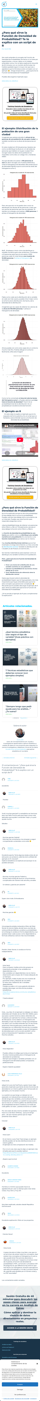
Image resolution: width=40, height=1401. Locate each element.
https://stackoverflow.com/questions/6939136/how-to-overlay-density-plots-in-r (20, 1154)
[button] (37, 1364)
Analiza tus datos (7, 1344)
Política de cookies (8, 1398)
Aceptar (20, 1384)
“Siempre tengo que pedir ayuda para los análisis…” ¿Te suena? (19, 709)
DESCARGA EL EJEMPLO (10, 81)
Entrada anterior (8, 757)
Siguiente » (24, 718)
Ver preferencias (20, 1394)
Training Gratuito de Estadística (20, 106)
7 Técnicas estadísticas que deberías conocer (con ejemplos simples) (19, 673)
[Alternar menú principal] (36, 4)
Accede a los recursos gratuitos (16, 749)
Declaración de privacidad (22, 1398)
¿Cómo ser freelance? (8, 1347)
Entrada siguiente (31, 757)
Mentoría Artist (6, 1350)
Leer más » (9, 642)
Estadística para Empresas (9, 1357)
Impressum (33, 1398)
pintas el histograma (22, 258)
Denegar (20, 1389)
